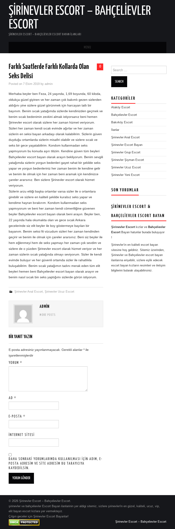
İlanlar (115, 130)
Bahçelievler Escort (124, 114)
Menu (87, 47)
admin (49, 84)
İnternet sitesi (22, 435)
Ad (12, 398)
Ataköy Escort (120, 107)
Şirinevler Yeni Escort (125, 175)
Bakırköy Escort (122, 122)
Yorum (15, 362)
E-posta (17, 416)
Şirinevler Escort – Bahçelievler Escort (140, 521)
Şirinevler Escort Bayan (126, 145)
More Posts (48, 315)
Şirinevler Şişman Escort (127, 160)
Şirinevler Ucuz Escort (59, 291)
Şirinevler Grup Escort (125, 152)
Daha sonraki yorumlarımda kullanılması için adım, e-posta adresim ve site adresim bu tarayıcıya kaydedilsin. (56, 463)
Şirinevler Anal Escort (28, 291)
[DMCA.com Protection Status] (24, 522)
